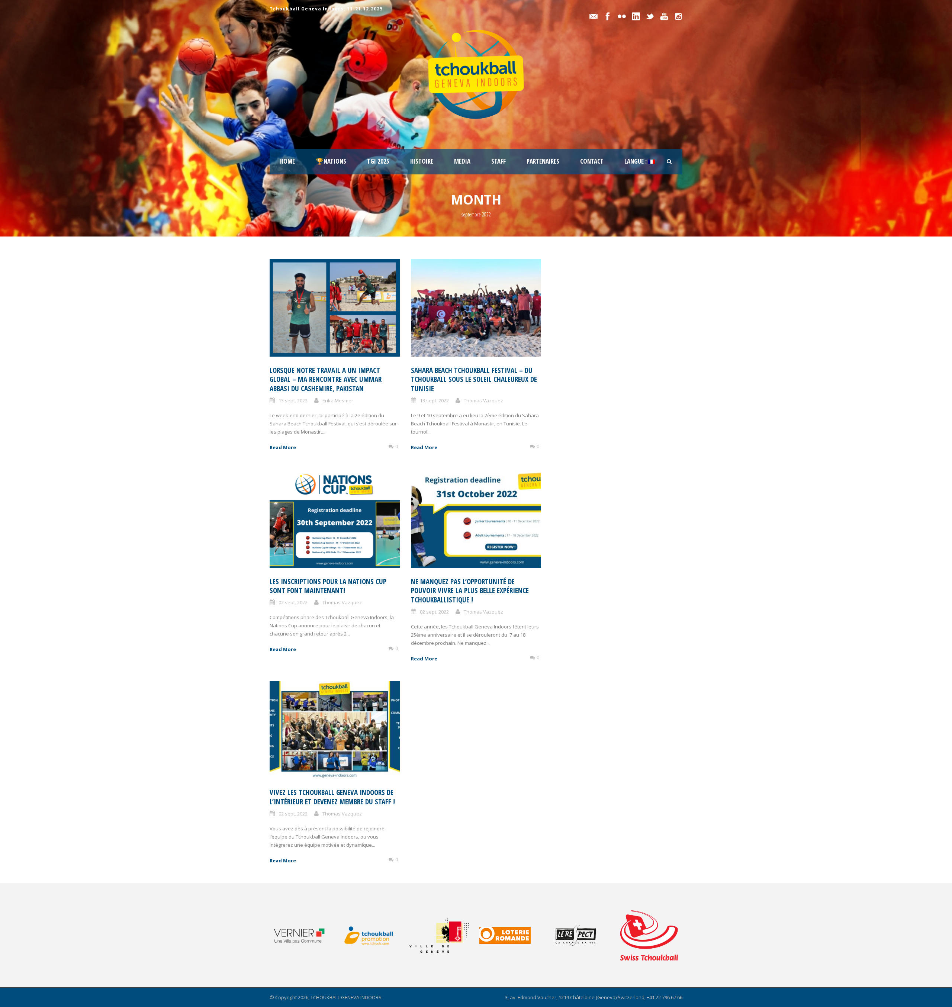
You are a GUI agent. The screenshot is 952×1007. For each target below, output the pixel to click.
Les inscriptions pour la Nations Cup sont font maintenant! (328, 586)
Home (287, 161)
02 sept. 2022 (293, 602)
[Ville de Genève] (443, 935)
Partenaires (543, 161)
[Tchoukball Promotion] (374, 935)
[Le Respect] (583, 935)
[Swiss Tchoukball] (649, 935)
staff (498, 161)
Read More (283, 447)
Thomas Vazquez (483, 400)
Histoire (421, 161)
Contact (592, 161)
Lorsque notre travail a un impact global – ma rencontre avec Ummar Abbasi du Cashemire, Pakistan (326, 379)
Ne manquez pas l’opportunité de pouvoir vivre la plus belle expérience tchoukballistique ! (470, 591)
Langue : (636, 161)
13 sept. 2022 (293, 400)
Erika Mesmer (337, 400)
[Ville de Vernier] (304, 935)
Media (462, 161)
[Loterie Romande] (513, 935)
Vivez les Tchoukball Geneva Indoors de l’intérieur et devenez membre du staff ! (332, 797)
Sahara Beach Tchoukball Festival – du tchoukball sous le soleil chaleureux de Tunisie (474, 379)
